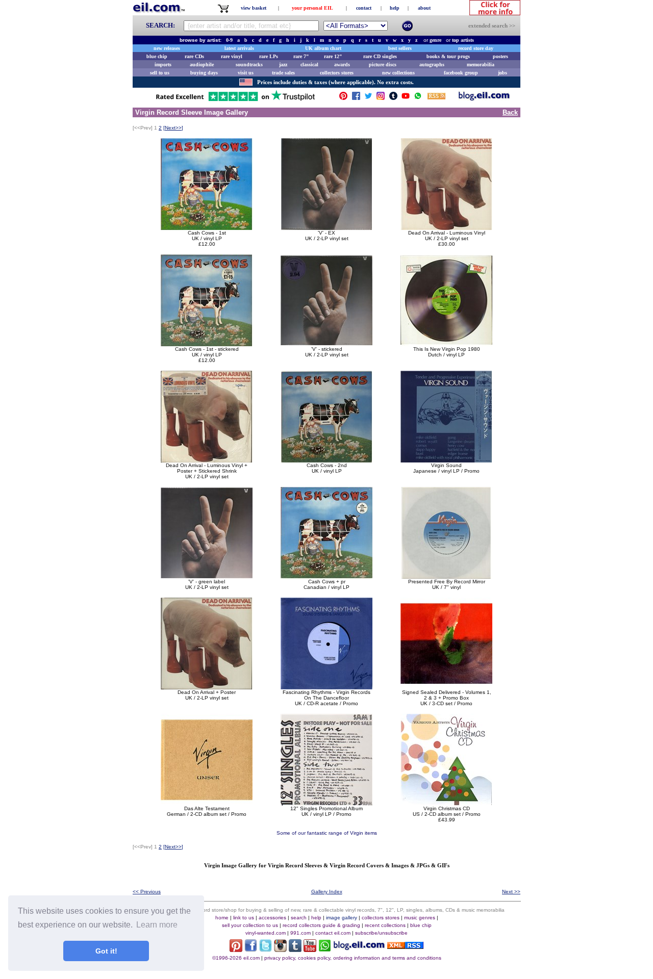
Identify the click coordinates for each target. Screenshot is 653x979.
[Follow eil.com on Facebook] (250, 949)
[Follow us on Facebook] (356, 98)
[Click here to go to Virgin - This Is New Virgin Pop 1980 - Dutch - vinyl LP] (446, 343)
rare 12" (333, 56)
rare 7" (301, 56)
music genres (419, 917)
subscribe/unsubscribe (381, 933)
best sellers (400, 48)
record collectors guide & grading (321, 925)
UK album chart (323, 48)
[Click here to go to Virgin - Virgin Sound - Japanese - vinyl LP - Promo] (446, 459)
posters (500, 56)
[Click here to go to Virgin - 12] (326, 802)
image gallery (341, 917)
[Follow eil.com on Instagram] (280, 949)
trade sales (283, 72)
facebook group (461, 72)
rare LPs (268, 56)
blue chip (156, 56)
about (424, 8)
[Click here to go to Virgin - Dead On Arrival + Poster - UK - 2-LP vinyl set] (207, 686)
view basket (253, 8)
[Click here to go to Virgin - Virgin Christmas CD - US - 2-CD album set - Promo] (446, 802)
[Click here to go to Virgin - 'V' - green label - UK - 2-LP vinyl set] (207, 576)
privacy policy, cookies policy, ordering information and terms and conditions (352, 958)
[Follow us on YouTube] (405, 98)
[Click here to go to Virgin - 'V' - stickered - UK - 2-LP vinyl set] (326, 343)
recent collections (385, 925)
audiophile (202, 64)
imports (163, 64)
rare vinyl (231, 56)
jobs (502, 72)
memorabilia (480, 64)
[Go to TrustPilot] (235, 100)
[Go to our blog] (484, 98)
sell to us (159, 72)
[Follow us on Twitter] (368, 98)
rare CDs (194, 56)
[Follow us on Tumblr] (393, 98)
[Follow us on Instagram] (380, 98)
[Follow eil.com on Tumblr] (295, 949)
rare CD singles (380, 56)
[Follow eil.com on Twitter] (265, 949)
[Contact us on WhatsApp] (418, 98)
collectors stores (337, 72)
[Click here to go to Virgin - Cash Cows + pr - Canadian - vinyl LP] (326, 576)
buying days (204, 72)
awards (342, 64)
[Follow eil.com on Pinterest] (236, 949)
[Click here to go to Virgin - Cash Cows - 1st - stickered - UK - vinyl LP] (207, 343)
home (222, 917)
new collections (398, 72)
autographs (431, 64)
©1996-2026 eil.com (236, 958)
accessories (272, 917)
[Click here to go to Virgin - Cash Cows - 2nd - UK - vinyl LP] (326, 459)
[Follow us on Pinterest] (343, 98)
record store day (475, 48)
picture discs (382, 64)
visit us (246, 72)
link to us (243, 917)
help (394, 8)
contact (363, 8)
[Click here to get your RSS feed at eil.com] (436, 97)
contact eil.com (332, 933)
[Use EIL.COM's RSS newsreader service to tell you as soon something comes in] (405, 946)
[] (173, 128)
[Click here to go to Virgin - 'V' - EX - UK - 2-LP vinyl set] (326, 227)
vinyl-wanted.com (265, 933)
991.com (300, 933)
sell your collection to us (250, 925)
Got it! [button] (106, 951)
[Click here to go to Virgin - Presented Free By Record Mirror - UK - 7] (446, 576)
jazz (283, 64)
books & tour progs (448, 56)
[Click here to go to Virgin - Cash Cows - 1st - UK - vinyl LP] (207, 227)
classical (309, 64)
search (299, 917)
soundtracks (249, 64)
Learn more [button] (157, 924)
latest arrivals (239, 48)
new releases (167, 48)
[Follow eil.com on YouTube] (310, 949)
